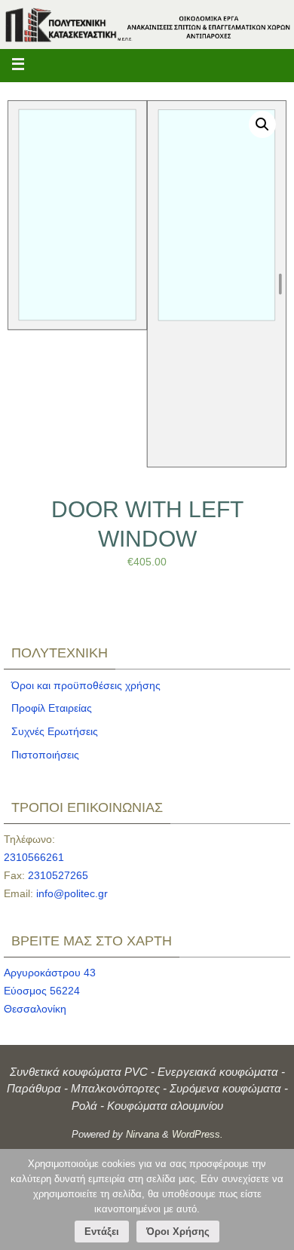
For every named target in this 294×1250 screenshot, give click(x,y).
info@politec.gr (72, 893)
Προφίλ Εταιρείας (51, 708)
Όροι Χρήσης (178, 1231)
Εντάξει (101, 1231)
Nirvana (142, 1134)
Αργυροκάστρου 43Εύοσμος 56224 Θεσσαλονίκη (50, 991)
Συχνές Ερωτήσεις (54, 731)
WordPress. (197, 1134)
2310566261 (34, 857)
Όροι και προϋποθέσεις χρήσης (86, 685)
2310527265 (58, 875)
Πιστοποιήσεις (45, 755)
